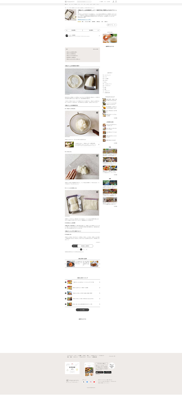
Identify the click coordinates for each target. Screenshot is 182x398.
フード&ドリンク (101, 355)
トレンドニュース (70, 355)
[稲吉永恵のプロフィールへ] (82, 36)
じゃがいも (87, 4)
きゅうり (91, 4)
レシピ (75, 355)
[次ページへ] (86, 249)
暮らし (88, 355)
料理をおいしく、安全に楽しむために (111, 381)
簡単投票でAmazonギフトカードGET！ (84, 19)
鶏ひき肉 (76, 4)
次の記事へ (91, 30)
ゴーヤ (82, 4)
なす (69, 4)
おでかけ (84, 355)
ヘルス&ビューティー (94, 355)
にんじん (97, 4)
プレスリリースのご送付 (101, 381)
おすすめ (108, 1)
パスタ (84, 4)
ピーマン (79, 4)
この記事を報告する (98, 242)
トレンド (105, 1)
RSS (105, 381)
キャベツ (72, 4)
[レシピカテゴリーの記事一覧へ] (79, 21)
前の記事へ (74, 30)
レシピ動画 (101, 1)
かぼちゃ (94, 4)
